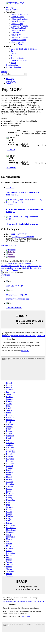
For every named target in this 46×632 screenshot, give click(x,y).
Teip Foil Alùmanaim (19, 37)
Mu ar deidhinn (12, 10)
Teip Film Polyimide (19, 26)
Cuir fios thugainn (13, 67)
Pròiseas (19, 44)
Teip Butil (15, 33)
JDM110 (11, 167)
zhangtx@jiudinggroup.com (17, 299)
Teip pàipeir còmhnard (29, 266)
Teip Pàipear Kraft (18, 30)
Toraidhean (10, 81)
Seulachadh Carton (19, 60)
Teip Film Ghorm (13, 268)
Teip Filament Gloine (19, 14)
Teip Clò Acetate (18, 21)
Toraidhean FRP (18, 42)
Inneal (13, 63)
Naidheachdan (12, 65)
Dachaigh (10, 7)
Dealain (14, 51)
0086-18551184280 (14, 307)
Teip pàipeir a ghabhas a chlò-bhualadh (21, 269)
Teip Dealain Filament (10, 266)
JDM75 (11, 149)
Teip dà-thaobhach (18, 28)
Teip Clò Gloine (17, 17)
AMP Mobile (25, 263)
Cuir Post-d (5, 275)
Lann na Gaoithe (18, 58)
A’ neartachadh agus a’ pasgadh (24, 49)
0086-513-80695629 (19, 234)
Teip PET (25, 268)
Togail (13, 53)
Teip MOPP (16, 35)
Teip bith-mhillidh (18, 40)
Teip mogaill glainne (19, 19)
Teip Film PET (17, 23)
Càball (13, 56)
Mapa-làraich (13, 263)
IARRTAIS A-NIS (8, 245)
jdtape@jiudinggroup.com (23, 236)
